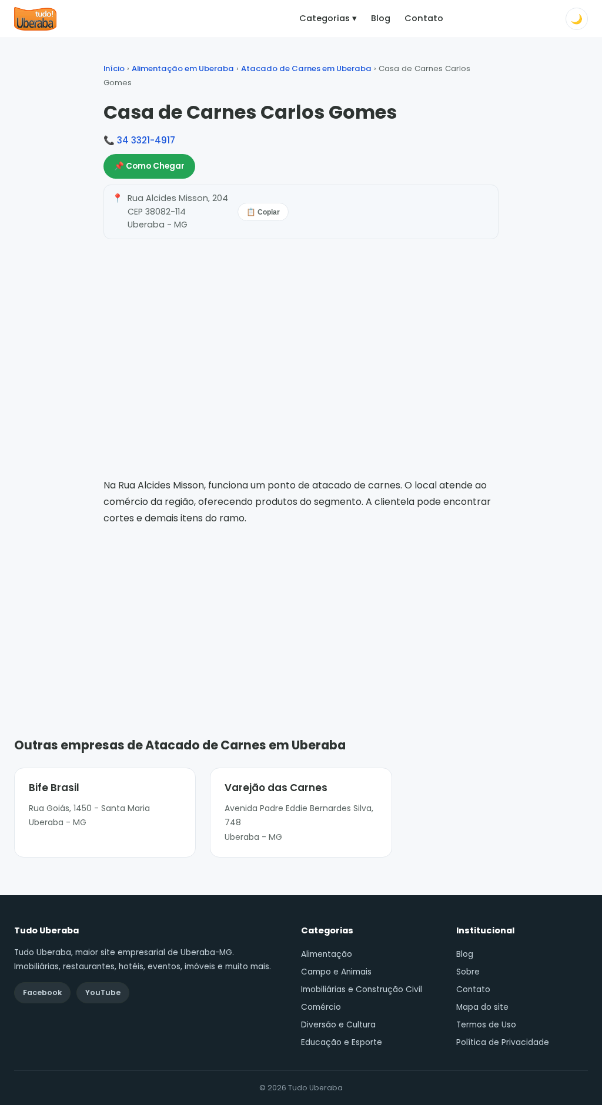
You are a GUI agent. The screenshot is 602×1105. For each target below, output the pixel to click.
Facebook (42, 992)
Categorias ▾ (328, 18)
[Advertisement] (301, 614)
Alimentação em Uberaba (183, 68)
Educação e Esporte (341, 1042)
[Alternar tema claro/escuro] (577, 19)
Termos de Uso (486, 1024)
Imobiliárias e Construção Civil (361, 989)
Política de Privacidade (502, 1042)
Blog (380, 18)
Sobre (468, 971)
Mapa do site (482, 1007)
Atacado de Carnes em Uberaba (306, 68)
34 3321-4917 (146, 140)
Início (114, 68)
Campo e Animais (336, 971)
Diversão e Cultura (338, 1024)
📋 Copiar (263, 212)
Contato (423, 18)
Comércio (321, 1007)
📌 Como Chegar (149, 166)
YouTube (103, 992)
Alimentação (326, 954)
